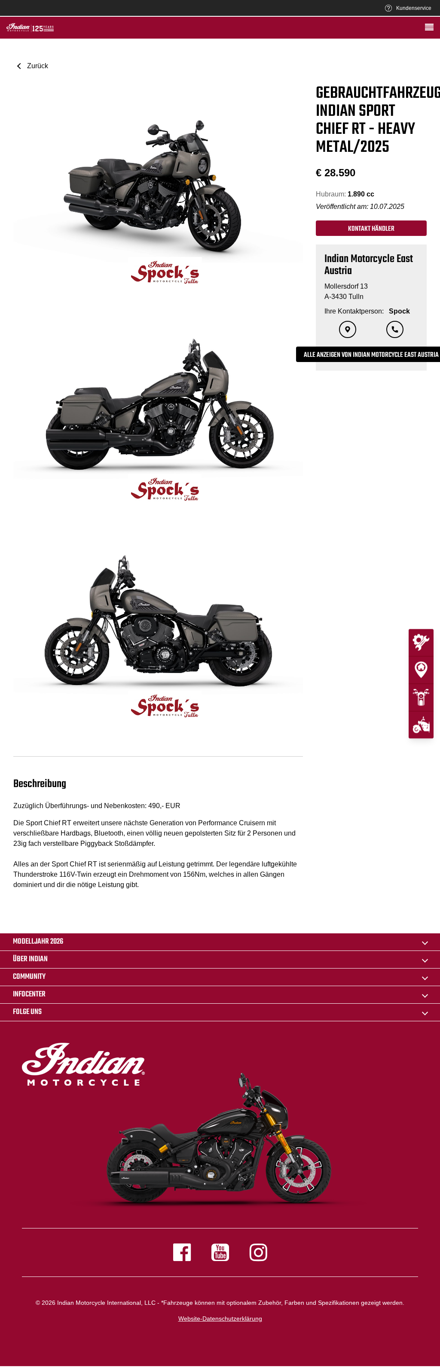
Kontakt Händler (371, 229)
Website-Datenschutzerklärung (220, 1318)
